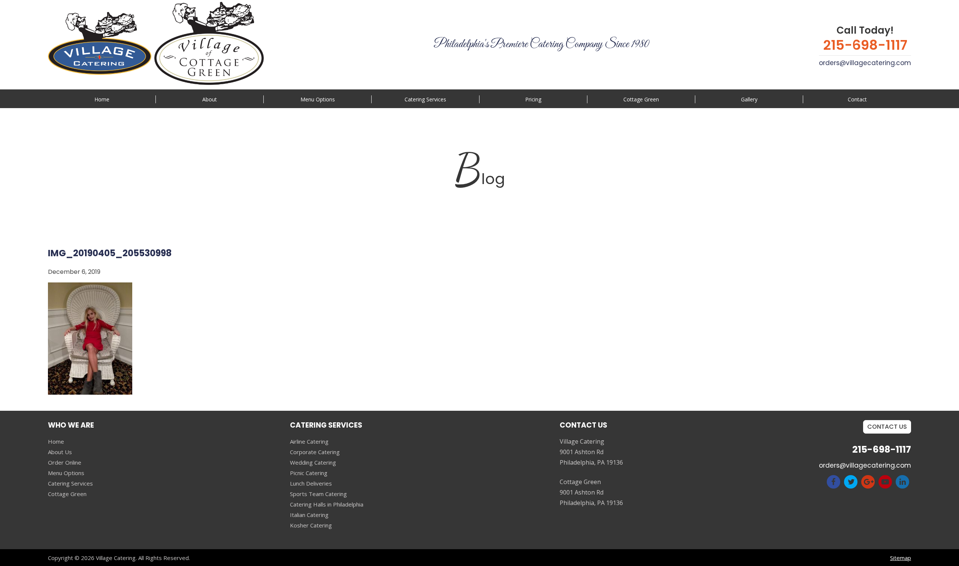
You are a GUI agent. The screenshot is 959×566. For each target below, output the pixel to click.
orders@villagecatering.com (865, 62)
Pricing (533, 99)
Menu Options (317, 99)
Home (101, 99)
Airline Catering (309, 441)
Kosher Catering (311, 525)
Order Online (64, 462)
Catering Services (70, 483)
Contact (857, 99)
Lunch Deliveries (311, 483)
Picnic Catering (308, 473)
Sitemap (900, 558)
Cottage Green (641, 99)
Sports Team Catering (318, 494)
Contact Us (887, 426)
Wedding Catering (313, 462)
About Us (60, 452)
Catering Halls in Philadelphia (326, 504)
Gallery (749, 99)
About (209, 99)
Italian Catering (309, 514)
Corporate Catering (315, 452)
